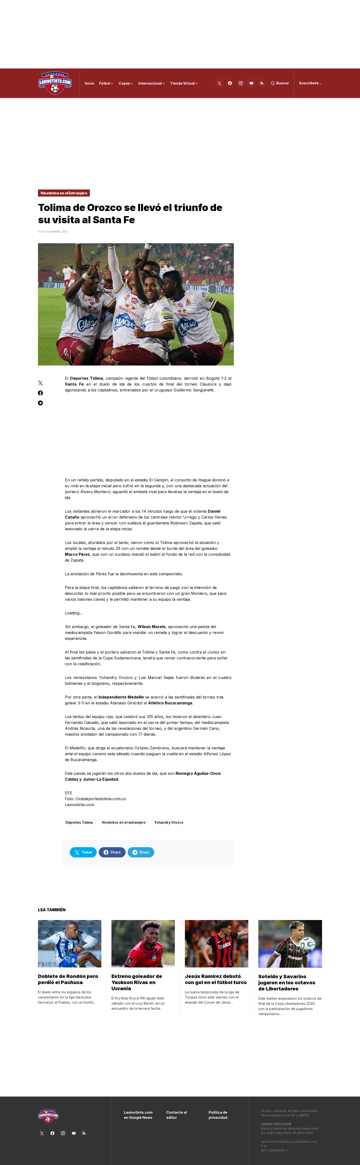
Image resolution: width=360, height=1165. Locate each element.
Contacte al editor (176, 1115)
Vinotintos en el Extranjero (63, 193)
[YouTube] (251, 83)
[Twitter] (219, 83)
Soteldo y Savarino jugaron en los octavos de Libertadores (286, 983)
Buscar (282, 83)
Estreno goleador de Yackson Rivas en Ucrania (136, 982)
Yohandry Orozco (168, 822)
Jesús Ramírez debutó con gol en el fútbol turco (216, 979)
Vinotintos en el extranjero (124, 822)
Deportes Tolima (79, 822)
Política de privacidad (218, 1115)
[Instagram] (241, 83)
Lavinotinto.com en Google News (138, 1115)
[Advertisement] (180, 34)
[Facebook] (230, 83)
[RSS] (262, 83)
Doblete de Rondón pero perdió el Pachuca (68, 979)
